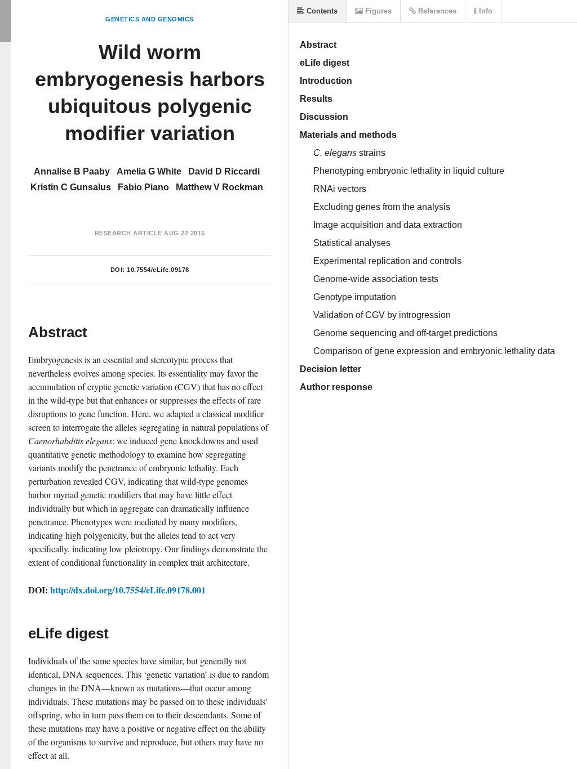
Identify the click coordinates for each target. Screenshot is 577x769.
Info (484, 11)
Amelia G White (149, 171)
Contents (321, 11)
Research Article (128, 233)
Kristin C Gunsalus (70, 187)
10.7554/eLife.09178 (158, 269)
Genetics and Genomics (149, 19)
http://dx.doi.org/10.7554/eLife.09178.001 (128, 589)
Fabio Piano (143, 187)
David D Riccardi (224, 171)
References (436, 11)
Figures (377, 11)
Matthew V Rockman (219, 187)
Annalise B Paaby (72, 171)
